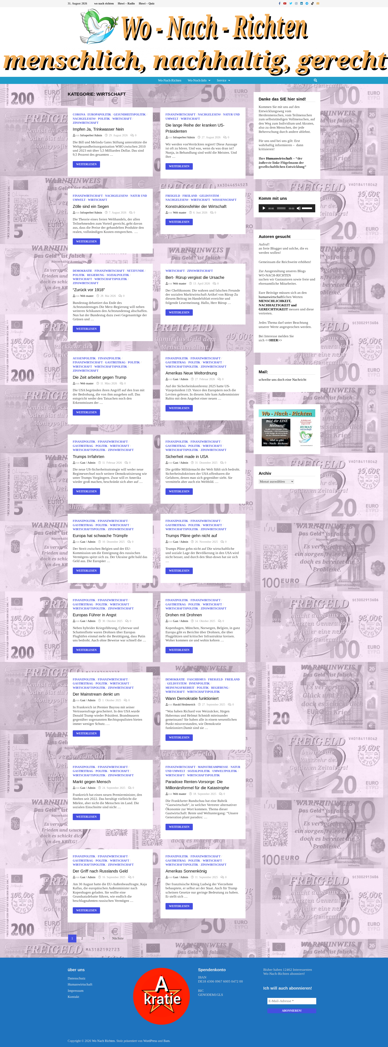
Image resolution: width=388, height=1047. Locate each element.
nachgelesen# (84, 118)
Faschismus (196, 679)
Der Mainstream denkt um (96, 694)
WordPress (150, 1041)
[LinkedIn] (302, 3)
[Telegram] (307, 3)
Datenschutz (76, 978)
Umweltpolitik (224, 771)
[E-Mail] (317, 3)
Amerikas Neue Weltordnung (191, 373)
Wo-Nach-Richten (169, 80)
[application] (287, 208)
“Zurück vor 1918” (89, 290)
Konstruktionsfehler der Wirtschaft (196, 206)
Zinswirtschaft (85, 122)
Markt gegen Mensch (92, 781)
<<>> (273, 340)
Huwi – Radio (126, 3)
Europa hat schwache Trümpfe (100, 535)
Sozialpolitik (118, 275)
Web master (179, 212)
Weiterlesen (86, 165)
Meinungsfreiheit (180, 687)
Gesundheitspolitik (130, 114)
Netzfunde (135, 270)
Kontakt (73, 997)
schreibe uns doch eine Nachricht (282, 380)
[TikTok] (312, 3)
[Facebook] (280, 3)
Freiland (189, 195)
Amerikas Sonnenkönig (186, 871)
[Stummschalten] (299, 208)
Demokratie (82, 270)
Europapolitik (99, 114)
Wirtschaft (122, 118)
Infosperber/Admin (91, 135)
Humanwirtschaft (279, 158)
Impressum (75, 991)
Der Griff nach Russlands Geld (100, 871)
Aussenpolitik (84, 358)
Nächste (118, 938)
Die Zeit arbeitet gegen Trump (99, 377)
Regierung (95, 275)
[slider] (307, 208)
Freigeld (173, 195)
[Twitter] (291, 3)
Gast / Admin (180, 379)
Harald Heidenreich (184, 704)
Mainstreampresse (213, 767)
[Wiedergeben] (264, 208)
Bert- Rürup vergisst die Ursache (195, 277)
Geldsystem (209, 195)
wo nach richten (104, 3)
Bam (166, 1041)
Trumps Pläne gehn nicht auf (191, 535)
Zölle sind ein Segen (91, 206)
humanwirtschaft (271, 297)
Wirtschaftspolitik (110, 279)
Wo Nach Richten (103, 1041)
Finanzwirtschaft (180, 114)
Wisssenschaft (224, 199)
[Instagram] (296, 3)
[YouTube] (285, 3)
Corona (79, 114)
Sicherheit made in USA (187, 456)
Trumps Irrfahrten (88, 456)
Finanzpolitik (109, 358)
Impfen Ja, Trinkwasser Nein (98, 129)
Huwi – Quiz (146, 3)
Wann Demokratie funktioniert (192, 698)
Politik (104, 118)
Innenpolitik (199, 683)
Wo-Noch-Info (197, 80)
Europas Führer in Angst (94, 615)
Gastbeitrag (115, 362)
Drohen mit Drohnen (184, 615)
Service (221, 80)
